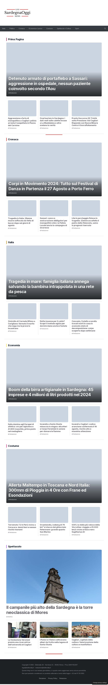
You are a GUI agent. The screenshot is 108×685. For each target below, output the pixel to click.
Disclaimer (42, 678)
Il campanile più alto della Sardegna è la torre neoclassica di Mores (49, 610)
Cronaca (22, 28)
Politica (11, 28)
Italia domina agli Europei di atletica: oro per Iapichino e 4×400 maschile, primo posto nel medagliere (22, 428)
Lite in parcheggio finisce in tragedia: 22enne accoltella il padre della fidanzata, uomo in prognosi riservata (85, 221)
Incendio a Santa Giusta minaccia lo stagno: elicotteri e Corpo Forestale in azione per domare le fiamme (53, 427)
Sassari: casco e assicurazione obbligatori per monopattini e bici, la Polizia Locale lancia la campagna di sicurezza (53, 223)
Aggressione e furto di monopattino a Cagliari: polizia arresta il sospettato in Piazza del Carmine (22, 122)
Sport (77, 28)
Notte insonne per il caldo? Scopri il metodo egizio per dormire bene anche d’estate (53, 323)
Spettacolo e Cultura (64, 28)
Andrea (10, 617)
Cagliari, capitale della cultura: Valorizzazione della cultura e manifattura (85, 642)
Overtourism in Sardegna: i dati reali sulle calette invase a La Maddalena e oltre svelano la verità (53, 122)
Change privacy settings (100, 682)
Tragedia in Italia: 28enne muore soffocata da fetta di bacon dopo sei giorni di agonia (21, 222)
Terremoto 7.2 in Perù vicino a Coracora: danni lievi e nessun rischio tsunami (22, 527)
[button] (105, 28)
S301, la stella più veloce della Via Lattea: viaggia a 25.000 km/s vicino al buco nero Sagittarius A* (86, 528)
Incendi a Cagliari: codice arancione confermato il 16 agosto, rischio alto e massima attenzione (84, 427)
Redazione (13, 93)
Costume (49, 28)
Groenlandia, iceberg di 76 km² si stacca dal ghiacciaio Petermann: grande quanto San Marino (53, 528)
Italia (3, 28)
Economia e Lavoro (35, 28)
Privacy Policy (52, 678)
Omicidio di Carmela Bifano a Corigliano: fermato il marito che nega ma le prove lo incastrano (21, 324)
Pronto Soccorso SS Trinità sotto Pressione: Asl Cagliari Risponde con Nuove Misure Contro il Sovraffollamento (85, 122)
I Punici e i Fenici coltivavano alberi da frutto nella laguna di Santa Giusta (54, 642)
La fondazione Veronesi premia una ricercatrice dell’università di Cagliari (20, 642)
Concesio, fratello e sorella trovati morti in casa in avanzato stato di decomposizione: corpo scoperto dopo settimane (84, 326)
